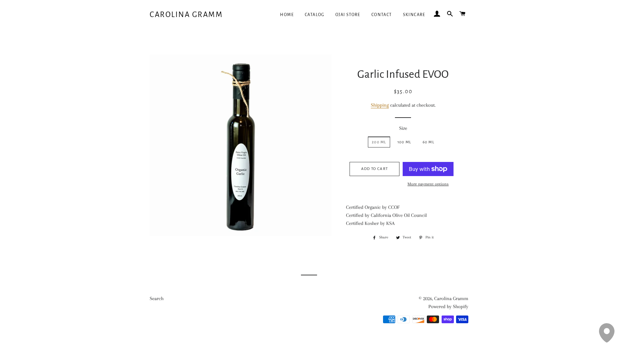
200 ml (379, 142)
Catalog (314, 15)
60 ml (429, 142)
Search (157, 298)
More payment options (428, 184)
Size (403, 128)
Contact (381, 15)
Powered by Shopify (448, 306)
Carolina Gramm (186, 15)
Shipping (380, 105)
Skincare (414, 15)
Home (287, 15)
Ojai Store (347, 15)
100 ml (404, 142)
